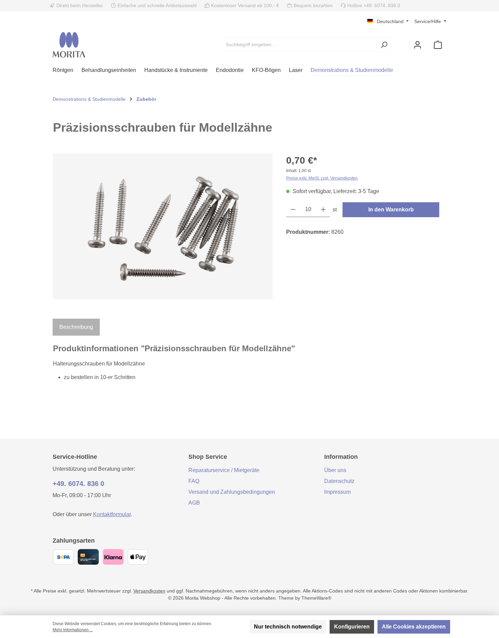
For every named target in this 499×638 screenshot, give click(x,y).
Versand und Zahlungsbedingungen (231, 492)
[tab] (76, 327)
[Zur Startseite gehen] (69, 45)
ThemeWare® (316, 598)
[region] (162, 226)
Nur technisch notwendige (288, 627)
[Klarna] (113, 557)
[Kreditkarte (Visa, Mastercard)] (88, 557)
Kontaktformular (112, 514)
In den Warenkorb (391, 209)
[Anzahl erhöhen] (323, 209)
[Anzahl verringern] (293, 209)
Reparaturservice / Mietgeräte (223, 470)
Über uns (335, 470)
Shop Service (207, 456)
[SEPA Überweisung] (63, 557)
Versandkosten (149, 591)
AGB (194, 503)
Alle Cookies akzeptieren (414, 627)
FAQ (193, 481)
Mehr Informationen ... (73, 629)
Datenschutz (339, 481)
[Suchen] (384, 45)
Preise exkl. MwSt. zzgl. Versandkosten (322, 178)
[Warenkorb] (437, 45)
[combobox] (299, 45)
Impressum (337, 492)
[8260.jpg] (163, 226)
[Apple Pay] (138, 557)
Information (341, 456)
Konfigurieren (352, 627)
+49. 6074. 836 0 (78, 483)
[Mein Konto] (417, 45)
